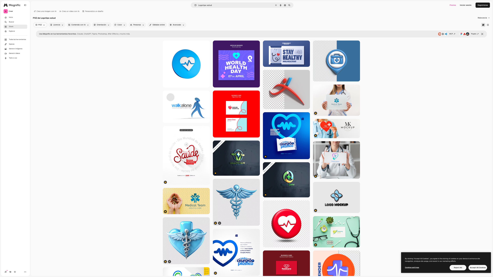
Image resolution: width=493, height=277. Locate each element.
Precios (453, 5)
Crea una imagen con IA (46, 11)
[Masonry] (483, 25)
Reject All (458, 267)
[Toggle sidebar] (25, 5)
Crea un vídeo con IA (70, 11)
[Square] (488, 25)
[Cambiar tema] (15, 272)
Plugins (473, 34)
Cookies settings (412, 267)
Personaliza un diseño (94, 11)
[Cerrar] (482, 34)
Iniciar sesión (465, 5)
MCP (451, 34)
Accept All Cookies (478, 267)
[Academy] (10, 272)
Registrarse (483, 5)
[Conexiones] (6, 272)
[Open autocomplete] (194, 5)
